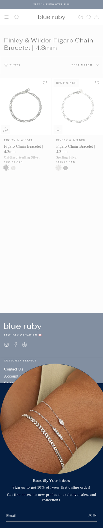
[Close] (95, 390)
